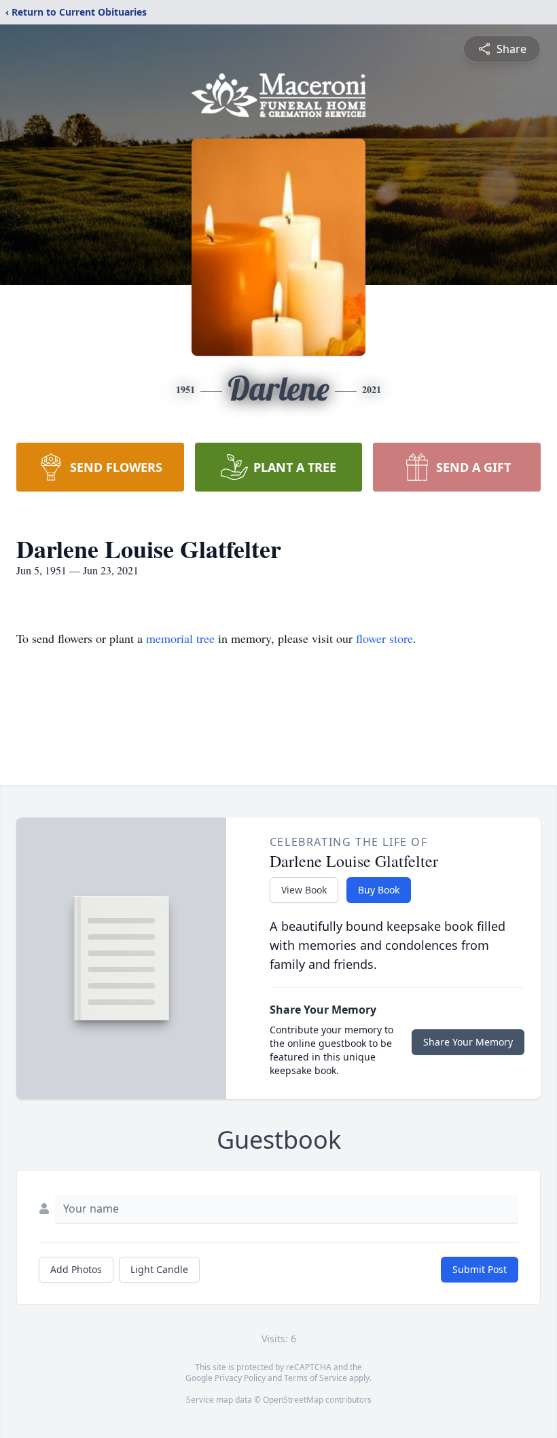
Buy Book (378, 889)
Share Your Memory (468, 1041)
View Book (304, 889)
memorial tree (180, 638)
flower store (384, 638)
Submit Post (479, 1269)
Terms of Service (315, 1378)
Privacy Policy (240, 1378)
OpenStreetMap (293, 1399)
